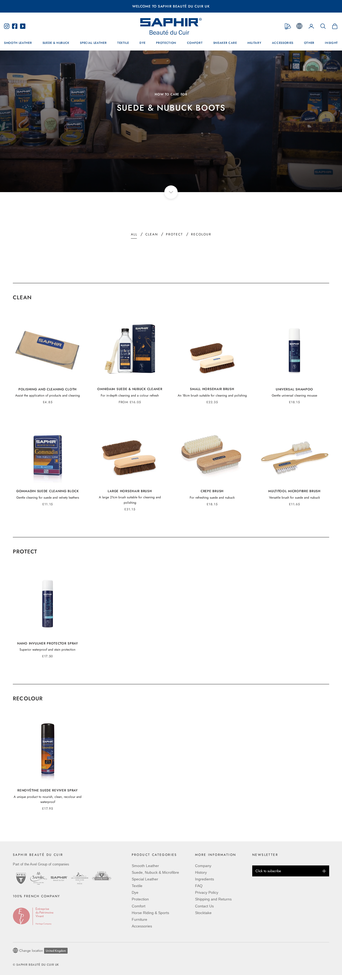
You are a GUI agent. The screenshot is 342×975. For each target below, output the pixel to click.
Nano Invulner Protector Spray (47, 643)
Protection (166, 43)
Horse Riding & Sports (150, 913)
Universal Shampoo (294, 389)
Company (203, 866)
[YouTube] (21, 26)
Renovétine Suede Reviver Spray (47, 790)
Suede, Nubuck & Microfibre (155, 872)
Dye (142, 43)
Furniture (139, 919)
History (201, 872)
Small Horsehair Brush (212, 389)
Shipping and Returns (213, 899)
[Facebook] (14, 26)
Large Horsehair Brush (130, 491)
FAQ (199, 886)
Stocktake (203, 913)
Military (254, 43)
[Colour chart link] (288, 26)
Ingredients (204, 879)
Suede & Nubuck (55, 43)
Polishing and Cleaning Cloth (47, 389)
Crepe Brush (212, 491)
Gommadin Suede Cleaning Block (47, 491)
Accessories (282, 43)
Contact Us (204, 906)
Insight (331, 43)
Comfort (195, 43)
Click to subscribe (268, 870)
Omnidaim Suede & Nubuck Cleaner (129, 389)
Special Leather (93, 43)
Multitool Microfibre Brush (294, 491)
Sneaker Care (225, 43)
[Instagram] (8, 26)
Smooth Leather (18, 43)
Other (309, 43)
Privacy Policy (206, 892)
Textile (123, 43)
